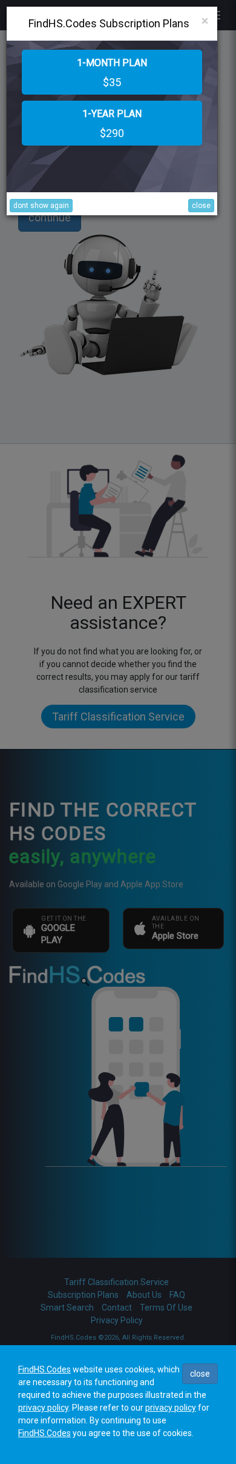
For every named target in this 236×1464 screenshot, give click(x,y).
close (201, 205)
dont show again (41, 205)
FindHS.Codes (44, 1369)
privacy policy (43, 1407)
